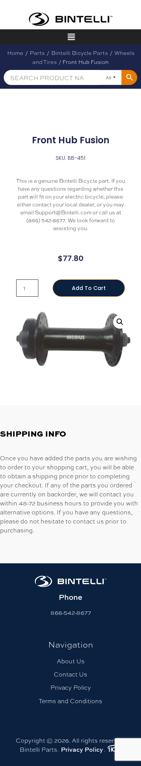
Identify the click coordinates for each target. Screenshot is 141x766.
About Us (71, 661)
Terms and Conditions (70, 700)
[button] (120, 322)
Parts (37, 53)
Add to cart (89, 288)
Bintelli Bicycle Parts (79, 53)
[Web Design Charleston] (114, 749)
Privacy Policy (70, 687)
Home (15, 53)
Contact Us (70, 674)
